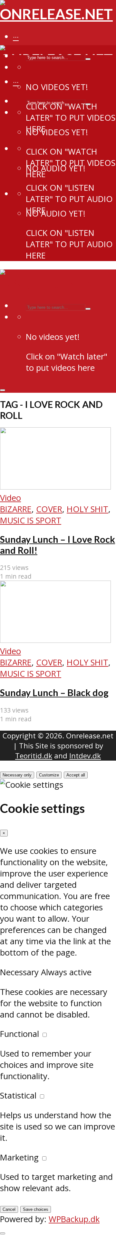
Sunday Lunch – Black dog (54, 692)
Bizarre (16, 509)
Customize (49, 775)
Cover (49, 509)
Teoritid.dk (33, 756)
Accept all (75, 775)
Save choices (35, 1209)
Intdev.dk (85, 756)
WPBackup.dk (74, 1219)
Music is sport (30, 520)
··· (16, 37)
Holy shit (87, 509)
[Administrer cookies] (2, 1233)
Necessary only (17, 775)
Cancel (9, 1209)
